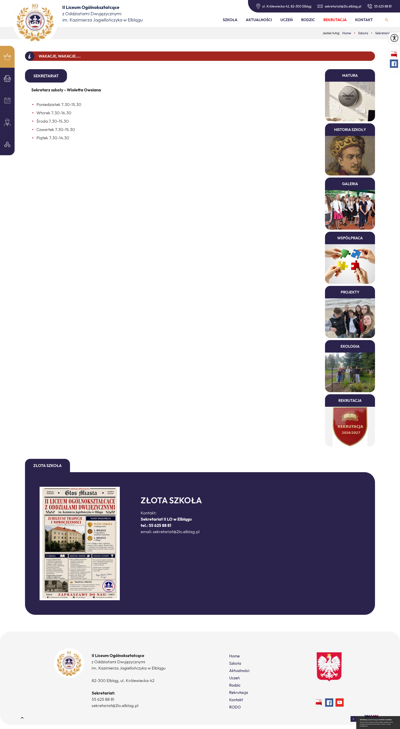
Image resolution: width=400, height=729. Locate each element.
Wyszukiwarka (386, 20)
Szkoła (230, 19)
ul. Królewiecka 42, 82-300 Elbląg (286, 6)
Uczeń (286, 19)
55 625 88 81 (383, 6)
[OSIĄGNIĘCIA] (7, 144)
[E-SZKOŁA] (7, 100)
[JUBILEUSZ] (7, 57)
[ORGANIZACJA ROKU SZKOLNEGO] (7, 122)
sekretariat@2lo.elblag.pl (343, 6)
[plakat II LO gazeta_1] (80, 543)
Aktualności (259, 19)
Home (234, 655)
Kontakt (364, 19)
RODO (235, 707)
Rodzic (308, 19)
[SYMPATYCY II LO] (7, 79)
